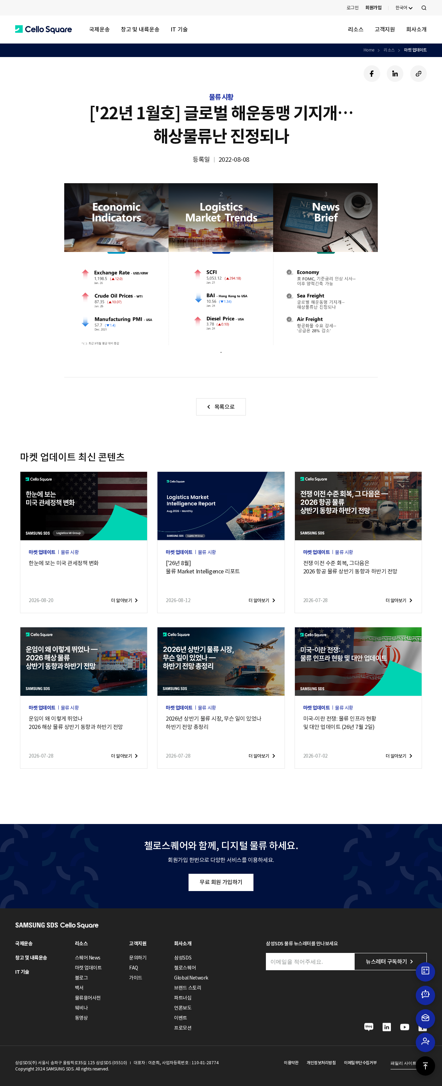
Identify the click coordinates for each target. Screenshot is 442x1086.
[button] (43, 29)
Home (369, 50)
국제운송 (99, 29)
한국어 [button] (401, 8)
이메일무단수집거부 (360, 1062)
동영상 (81, 1018)
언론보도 (182, 1008)
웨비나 (81, 1008)
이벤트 (180, 1018)
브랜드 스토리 (187, 988)
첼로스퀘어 (185, 968)
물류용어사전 (88, 998)
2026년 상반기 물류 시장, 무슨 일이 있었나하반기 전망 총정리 (213, 722)
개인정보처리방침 (321, 1062)
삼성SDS (182, 958)
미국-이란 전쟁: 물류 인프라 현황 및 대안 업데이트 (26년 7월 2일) (339, 722)
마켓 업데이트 (415, 50)
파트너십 (182, 998)
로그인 (353, 8)
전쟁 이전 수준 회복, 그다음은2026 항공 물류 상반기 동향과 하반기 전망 (350, 567)
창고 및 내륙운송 (140, 29)
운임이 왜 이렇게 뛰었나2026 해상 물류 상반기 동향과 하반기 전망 (76, 722)
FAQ (133, 968)
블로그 (81, 978)
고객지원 (385, 29)
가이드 (135, 978)
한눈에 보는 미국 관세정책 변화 (64, 563)
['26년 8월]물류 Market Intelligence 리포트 (203, 567)
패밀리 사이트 (403, 1063)
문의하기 (137, 958)
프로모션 (182, 1028)
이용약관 (291, 1062)
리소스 (356, 29)
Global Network (191, 978)
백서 (79, 988)
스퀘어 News (87, 958)
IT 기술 (179, 29)
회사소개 (416, 29)
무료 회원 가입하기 (221, 882)
